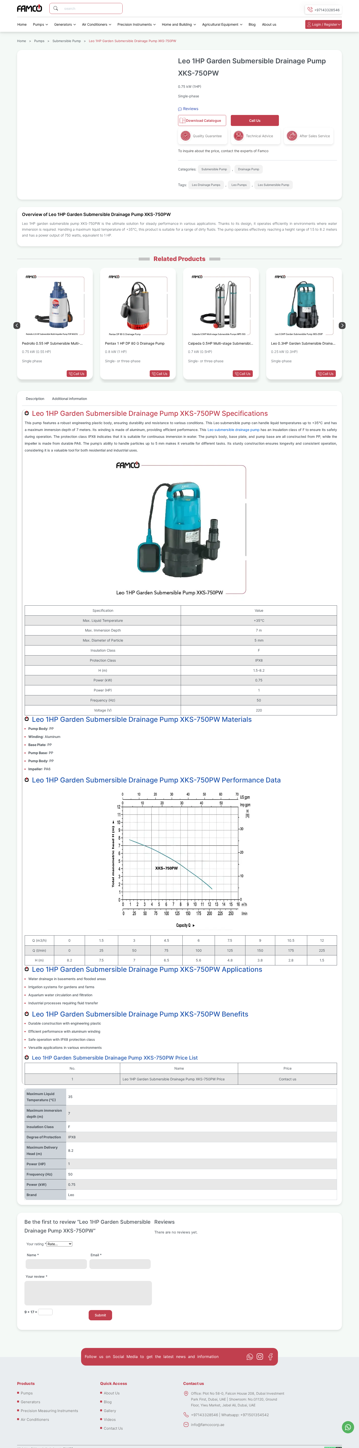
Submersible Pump (67, 41)
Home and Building (177, 24)
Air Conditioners (94, 24)
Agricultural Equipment (220, 24)
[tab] (35, 401)
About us (269, 24)
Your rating (36, 1244)
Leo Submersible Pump (273, 185)
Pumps (38, 24)
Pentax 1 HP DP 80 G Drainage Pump (135, 343)
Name (33, 1255)
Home (22, 24)
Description (35, 398)
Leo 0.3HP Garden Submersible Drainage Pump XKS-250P (304, 344)
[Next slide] (16, 325)
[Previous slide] (342, 325)
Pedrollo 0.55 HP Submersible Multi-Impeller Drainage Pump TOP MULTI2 (52, 344)
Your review (36, 1276)
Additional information (69, 398)
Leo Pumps (239, 185)
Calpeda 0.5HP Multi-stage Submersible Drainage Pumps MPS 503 (220, 344)
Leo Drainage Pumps (206, 185)
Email (96, 1255)
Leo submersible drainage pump (234, 430)
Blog (252, 24)
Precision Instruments (134, 24)
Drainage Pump (248, 169)
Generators (63, 24)
